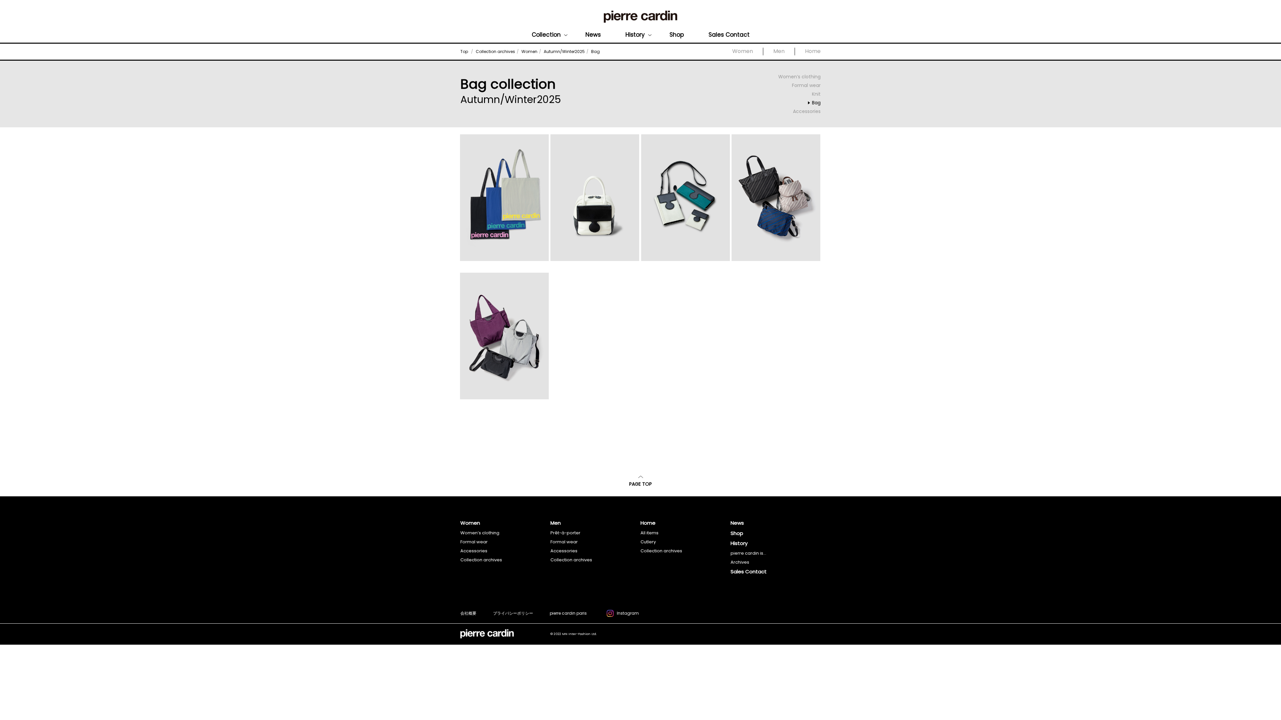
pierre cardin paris (568, 613)
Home (813, 51)
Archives (740, 562)
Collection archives (481, 560)
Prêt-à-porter (565, 533)
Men (779, 51)
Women (742, 51)
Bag (816, 102)
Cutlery (648, 542)
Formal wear (806, 85)
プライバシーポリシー (513, 613)
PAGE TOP (640, 484)
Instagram (628, 613)
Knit (816, 94)
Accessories (807, 111)
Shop (677, 35)
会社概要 (468, 613)
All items (649, 533)
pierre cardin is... (748, 553)
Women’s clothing (799, 76)
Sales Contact (729, 35)
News (593, 35)
